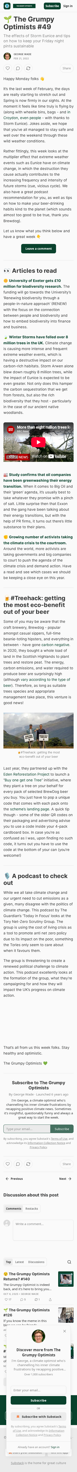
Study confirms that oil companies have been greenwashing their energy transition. (37, 480)
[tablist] (21, 1208)
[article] (38, 1286)
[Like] (7, 68)
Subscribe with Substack (41, 1416)
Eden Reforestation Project (26, 774)
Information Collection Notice (46, 1143)
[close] (64, 1331)
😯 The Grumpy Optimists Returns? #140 (26, 1276)
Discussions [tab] (36, 1262)
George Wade (22, 54)
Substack (17, 1463)
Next (62, 1179)
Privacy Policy (52, 1435)
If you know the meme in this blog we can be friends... (25, 1323)
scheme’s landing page (29, 809)
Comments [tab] (13, 1209)
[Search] (69, 1262)
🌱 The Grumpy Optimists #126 (26, 1312)
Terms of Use (59, 1139)
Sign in (68, 6)
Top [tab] (8, 1262)
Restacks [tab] (31, 1209)
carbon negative (55, 645)
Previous (17, 1179)
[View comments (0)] (18, 68)
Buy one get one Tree (23, 780)
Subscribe (52, 6)
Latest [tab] (19, 1262)
